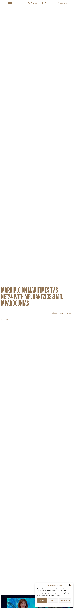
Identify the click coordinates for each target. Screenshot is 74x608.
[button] (70, 585)
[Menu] (11, 3)
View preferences (65, 600)
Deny (53, 600)
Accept (42, 600)
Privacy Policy (54, 605)
